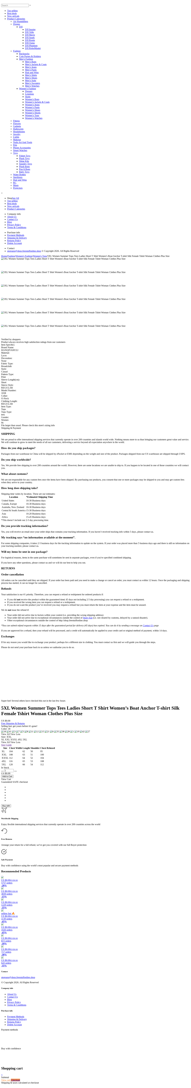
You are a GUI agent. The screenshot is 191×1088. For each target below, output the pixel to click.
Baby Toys (24, 172)
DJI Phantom (31, 45)
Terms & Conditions (16, 227)
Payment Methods (15, 235)
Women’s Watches (33, 118)
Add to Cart (7, 776)
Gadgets (17, 126)
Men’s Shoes (31, 78)
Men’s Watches (32, 86)
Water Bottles (19, 174)
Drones (16, 24)
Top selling (12, 10)
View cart (6, 1080)
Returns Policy (14, 240)
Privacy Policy (14, 224)
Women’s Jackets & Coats (37, 102)
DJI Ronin (30, 40)
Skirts (27, 96)
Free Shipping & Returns (13, 723)
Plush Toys (24, 158)
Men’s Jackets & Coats (36, 64)
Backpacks (24, 53)
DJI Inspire (30, 29)
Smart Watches (20, 150)
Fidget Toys (24, 155)
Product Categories (16, 18)
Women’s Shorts (32, 113)
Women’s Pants (32, 107)
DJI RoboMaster (33, 48)
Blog (9, 222)
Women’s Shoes (32, 110)
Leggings (29, 94)
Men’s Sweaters (32, 83)
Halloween (18, 129)
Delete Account (14, 243)
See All (15, 198)
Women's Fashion (24, 256)
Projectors (18, 188)
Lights (16, 137)
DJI (21, 27)
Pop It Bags (24, 169)
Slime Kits (24, 161)
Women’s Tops (32, 115)
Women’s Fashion (27, 88)
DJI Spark (30, 37)
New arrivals (13, 16)
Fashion (17, 51)
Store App (88, 617)
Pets (15, 145)
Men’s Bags (30, 61)
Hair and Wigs (32, 72)
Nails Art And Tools (22, 142)
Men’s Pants (31, 70)
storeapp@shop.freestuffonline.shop (24, 251)
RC (14, 182)
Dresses (28, 91)
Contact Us (12, 219)
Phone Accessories (22, 147)
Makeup (17, 139)
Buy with (6, 806)
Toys (15, 153)
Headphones (19, 131)
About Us (11, 216)
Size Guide (6, 745)
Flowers (17, 123)
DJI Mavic (30, 35)
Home (4, 256)
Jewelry (16, 134)
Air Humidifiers (20, 21)
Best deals (12, 13)
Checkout (15, 1080)
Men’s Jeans (31, 67)
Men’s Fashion (26, 59)
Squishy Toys (25, 164)
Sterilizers (17, 177)
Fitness (16, 121)
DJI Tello (29, 32)
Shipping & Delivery (17, 238)
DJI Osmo (30, 43)
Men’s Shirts (31, 75)
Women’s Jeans (32, 104)
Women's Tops (40, 256)
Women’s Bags (32, 99)
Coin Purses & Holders (30, 56)
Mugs (16, 185)
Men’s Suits (30, 80)
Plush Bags (24, 166)
